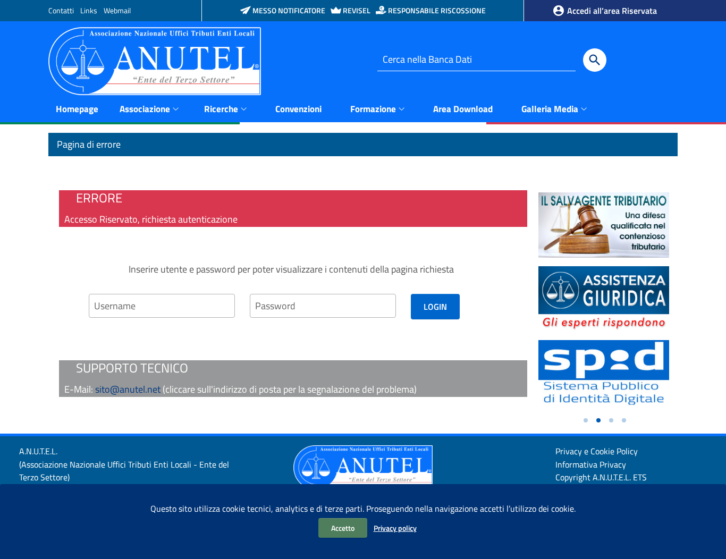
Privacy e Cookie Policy (596, 451)
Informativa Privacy (590, 464)
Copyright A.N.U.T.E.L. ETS (601, 477)
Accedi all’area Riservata (611, 10)
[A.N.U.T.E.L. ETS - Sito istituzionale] (154, 60)
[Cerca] (594, 60)
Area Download (463, 109)
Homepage (77, 109)
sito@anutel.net (128, 389)
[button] (586, 420)
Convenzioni (298, 109)
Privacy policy (395, 527)
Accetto (342, 527)
